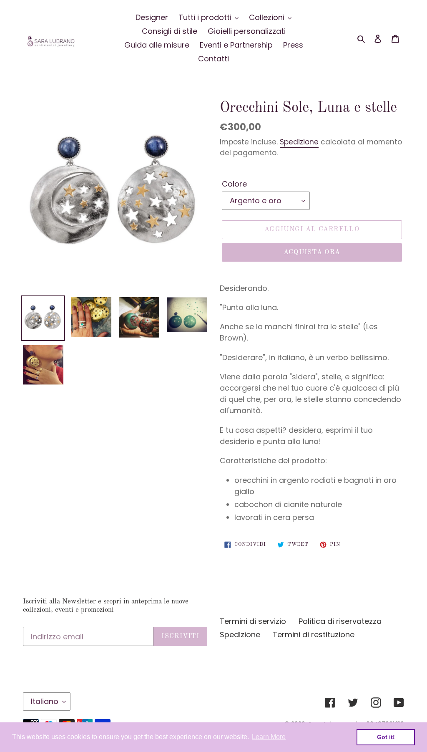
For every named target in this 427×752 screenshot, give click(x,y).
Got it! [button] (386, 737)
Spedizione (299, 142)
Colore (234, 184)
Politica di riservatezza (340, 621)
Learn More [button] (269, 736)
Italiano (44, 701)
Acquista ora (312, 252)
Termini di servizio (253, 621)
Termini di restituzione (313, 634)
